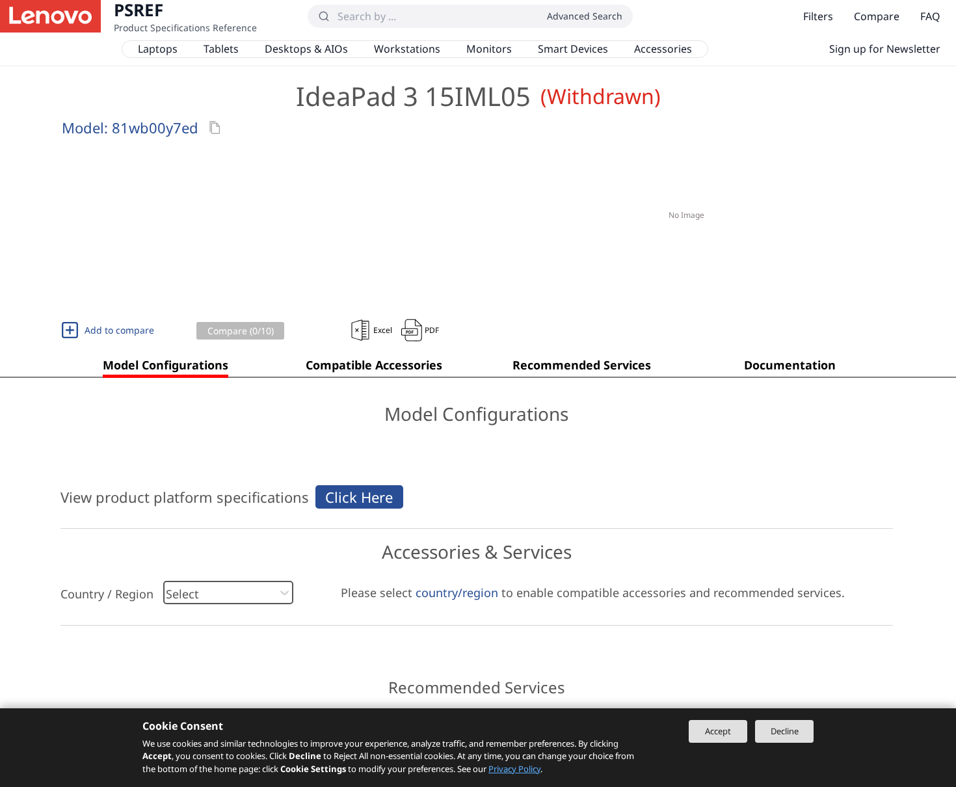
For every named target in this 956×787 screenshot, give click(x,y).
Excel (382, 330)
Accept (718, 731)
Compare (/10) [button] (240, 331)
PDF (432, 330)
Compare (876, 16)
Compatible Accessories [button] (374, 365)
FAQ (930, 16)
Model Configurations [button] (165, 365)
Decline (785, 731)
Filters (818, 16)
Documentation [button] (790, 365)
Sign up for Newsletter (884, 49)
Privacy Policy (514, 769)
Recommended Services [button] (581, 365)
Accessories (663, 49)
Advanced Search (584, 16)
